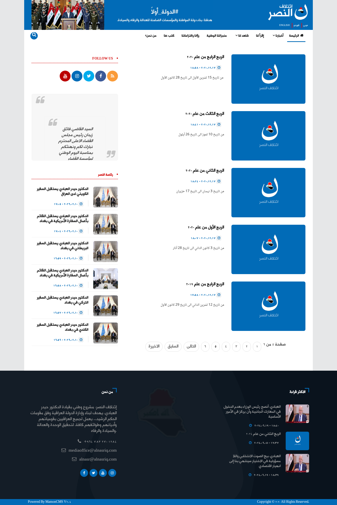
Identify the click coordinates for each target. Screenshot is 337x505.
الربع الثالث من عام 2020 (204, 114)
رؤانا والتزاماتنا (190, 36)
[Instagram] (112, 473)
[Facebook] (84, 473)
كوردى (296, 25)
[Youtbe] (103, 473)
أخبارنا (279, 36)
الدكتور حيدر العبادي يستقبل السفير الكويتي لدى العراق (62, 192)
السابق (173, 346)
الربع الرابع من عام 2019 (205, 284)
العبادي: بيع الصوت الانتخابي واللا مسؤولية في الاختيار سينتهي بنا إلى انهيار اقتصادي (255, 461)
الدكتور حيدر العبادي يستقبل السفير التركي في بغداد (62, 300)
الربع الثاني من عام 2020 (205, 171)
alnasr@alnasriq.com (98, 460)
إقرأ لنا (260, 36)
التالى (191, 346)
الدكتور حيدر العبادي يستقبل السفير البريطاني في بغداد (62, 246)
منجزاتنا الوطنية (217, 36)
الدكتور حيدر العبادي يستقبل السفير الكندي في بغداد (62, 327)
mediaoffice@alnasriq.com (93, 451)
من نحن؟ (150, 36)
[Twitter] (93, 473)
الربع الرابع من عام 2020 (205, 57)
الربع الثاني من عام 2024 (263, 434)
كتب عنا (169, 36)
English (284, 25)
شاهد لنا (243, 36)
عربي (305, 25)
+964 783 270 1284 (100, 442)
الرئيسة (294, 36)
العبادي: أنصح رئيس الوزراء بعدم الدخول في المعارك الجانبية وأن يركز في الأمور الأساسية (252, 412)
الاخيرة (154, 346)
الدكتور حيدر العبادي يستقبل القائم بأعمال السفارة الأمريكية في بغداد (62, 219)
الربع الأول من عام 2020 (206, 227)
